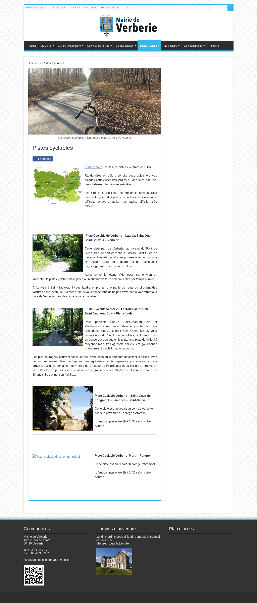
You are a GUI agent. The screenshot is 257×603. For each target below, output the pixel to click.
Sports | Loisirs (148, 45)
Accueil (32, 45)
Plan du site (90, 7)
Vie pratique (58, 7)
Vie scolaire (170, 45)
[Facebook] (220, 597)
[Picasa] (224, 597)
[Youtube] (228, 597)
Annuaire (214, 45)
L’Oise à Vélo (93, 167)
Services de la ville (98, 45)
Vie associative (125, 45)
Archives (75, 7)
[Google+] (217, 597)
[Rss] (213, 597)
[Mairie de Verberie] (128, 25)
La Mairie (46, 45)
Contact (128, 7)
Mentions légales (110, 7)
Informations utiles (36, 7)
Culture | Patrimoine (69, 45)
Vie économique (193, 45)
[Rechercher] (230, 8)
